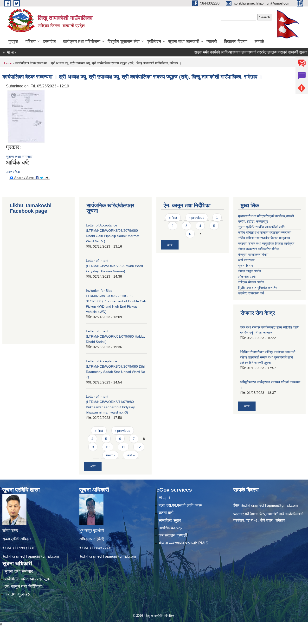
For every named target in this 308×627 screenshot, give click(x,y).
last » (131, 455)
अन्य (93, 466)
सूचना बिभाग (245, 266)
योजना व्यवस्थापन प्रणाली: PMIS (183, 543)
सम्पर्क (259, 41)
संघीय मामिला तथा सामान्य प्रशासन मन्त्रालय (264, 232)
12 (139, 447)
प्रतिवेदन (154, 41)
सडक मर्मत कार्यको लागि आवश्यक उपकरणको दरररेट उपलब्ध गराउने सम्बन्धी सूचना (239, 52)
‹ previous (122, 430)
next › (110, 455)
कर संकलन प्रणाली (173, 535)
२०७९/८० (13, 172)
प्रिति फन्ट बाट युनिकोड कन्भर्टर (257, 288)
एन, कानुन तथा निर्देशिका (23, 586)
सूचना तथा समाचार (19, 157)
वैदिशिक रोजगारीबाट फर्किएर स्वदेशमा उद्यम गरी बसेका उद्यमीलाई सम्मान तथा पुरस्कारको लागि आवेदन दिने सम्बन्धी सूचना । (267, 357)
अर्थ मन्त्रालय (246, 260)
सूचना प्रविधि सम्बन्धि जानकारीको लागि (261, 227)
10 (107, 447)
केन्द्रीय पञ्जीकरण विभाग (253, 254)
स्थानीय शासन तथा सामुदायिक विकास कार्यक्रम (266, 243)
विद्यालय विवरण (235, 41)
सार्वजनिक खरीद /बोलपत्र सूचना (28, 579)
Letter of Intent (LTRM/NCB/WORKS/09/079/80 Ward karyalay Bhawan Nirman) (114, 266)
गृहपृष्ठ (13, 41)
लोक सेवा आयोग (247, 277)
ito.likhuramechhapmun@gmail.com (30, 556)
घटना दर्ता (166, 513)
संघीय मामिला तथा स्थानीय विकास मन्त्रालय (264, 238)
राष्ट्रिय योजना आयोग (251, 282)
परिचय (31, 41)
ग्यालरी (211, 41)
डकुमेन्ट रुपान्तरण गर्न (251, 293)
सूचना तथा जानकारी (183, 41)
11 (123, 447)
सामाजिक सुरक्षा (170, 520)
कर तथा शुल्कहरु (17, 594)
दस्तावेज (49, 41)
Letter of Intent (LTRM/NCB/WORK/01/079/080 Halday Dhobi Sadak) (115, 336)
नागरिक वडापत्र (170, 528)
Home (7, 63)
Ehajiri (164, 497)
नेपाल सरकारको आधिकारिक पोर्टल (258, 249)
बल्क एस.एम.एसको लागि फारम (180, 505)
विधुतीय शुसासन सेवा (124, 41)
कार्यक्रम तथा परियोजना (81, 41)
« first (99, 430)
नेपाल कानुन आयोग (249, 271)
